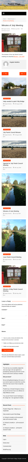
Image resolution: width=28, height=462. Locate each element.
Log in (4, 439)
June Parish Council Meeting (12, 257)
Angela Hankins (6, 28)
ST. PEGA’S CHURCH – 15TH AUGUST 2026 (13, 423)
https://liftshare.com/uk (8, 392)
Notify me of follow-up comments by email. (13, 343)
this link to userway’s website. (15, 373)
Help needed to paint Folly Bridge (13, 101)
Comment (4, 309)
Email (3, 324)
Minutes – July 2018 (19, 56)
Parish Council (6, 30)
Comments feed (7, 446)
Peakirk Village (14, 4)
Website (4, 331)
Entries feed (6, 442)
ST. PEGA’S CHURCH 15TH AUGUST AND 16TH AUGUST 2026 (13, 418)
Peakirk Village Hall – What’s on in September (12, 409)
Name (3, 318)
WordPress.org (7, 449)
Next (22, 73)
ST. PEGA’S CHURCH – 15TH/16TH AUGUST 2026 (12, 428)
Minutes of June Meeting (11, 211)
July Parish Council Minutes (12, 132)
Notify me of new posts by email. (11, 346)
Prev (6, 73)
